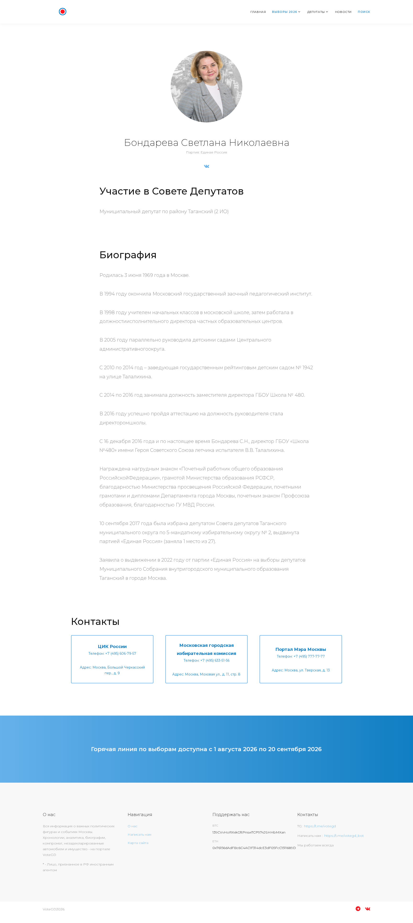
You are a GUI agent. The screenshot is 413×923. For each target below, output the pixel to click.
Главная (258, 12)
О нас (132, 826)
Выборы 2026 (284, 12)
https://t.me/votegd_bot (344, 835)
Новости (343, 12)
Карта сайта (138, 843)
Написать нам (139, 834)
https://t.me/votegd (320, 826)
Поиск (364, 12)
